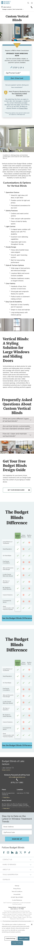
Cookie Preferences (17, 900)
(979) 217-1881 (31, 7)
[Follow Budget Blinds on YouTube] (16, 852)
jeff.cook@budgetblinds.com (17, 777)
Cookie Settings (10, 938)
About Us (6, 869)
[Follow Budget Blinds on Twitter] (21, 852)
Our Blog (6, 880)
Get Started (17, 78)
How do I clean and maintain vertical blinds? (15, 434)
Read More (6, 797)
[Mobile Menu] (32, 3)
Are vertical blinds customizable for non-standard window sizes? (16, 427)
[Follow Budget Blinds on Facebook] (4, 852)
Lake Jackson (7, 7)
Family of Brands (9, 864)
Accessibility (17, 894)
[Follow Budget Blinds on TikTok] (29, 852)
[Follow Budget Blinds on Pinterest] (25, 852)
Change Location (6, 770)
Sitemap (17, 886)
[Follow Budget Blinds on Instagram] (8, 852)
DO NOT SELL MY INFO (17, 897)
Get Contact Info (17, 9)
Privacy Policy (23, 108)
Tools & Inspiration (10, 875)
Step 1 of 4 (18, 67)
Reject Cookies (23, 938)
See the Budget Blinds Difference (17, 618)
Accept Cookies (17, 943)
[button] (7, 9)
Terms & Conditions (17, 891)
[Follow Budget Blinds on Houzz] (12, 852)
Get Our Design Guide (16, 490)
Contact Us (7, 859)
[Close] (32, 924)
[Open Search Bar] (28, 3)
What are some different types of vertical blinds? (16, 419)
